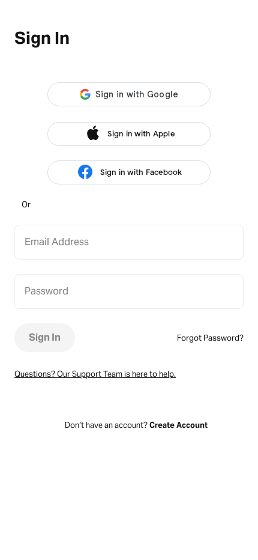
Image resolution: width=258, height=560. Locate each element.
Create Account (178, 425)
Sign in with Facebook (141, 172)
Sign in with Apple (141, 134)
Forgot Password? (210, 338)
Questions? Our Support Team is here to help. (95, 374)
